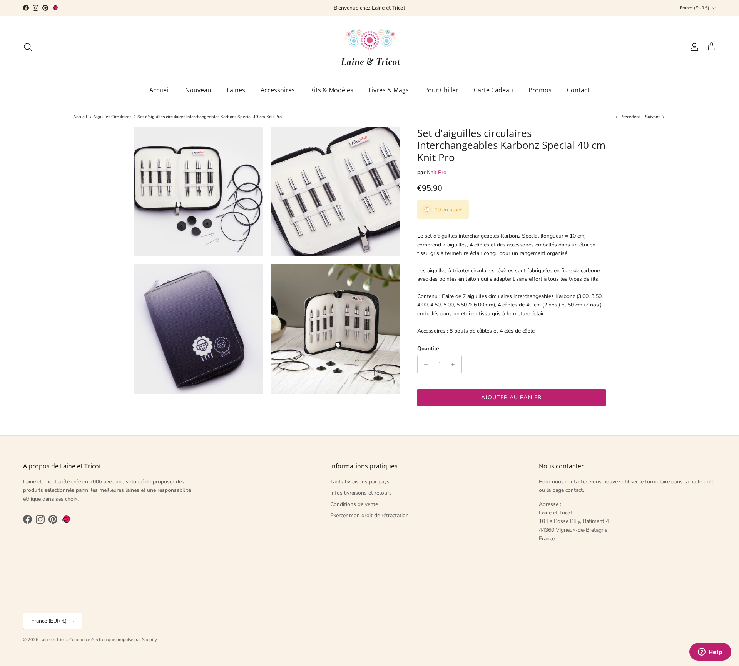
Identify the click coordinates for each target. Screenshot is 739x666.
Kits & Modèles (331, 90)
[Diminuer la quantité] (424, 364)
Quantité (428, 348)
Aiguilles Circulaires (112, 117)
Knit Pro (436, 172)
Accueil (159, 90)
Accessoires (278, 90)
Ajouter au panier (511, 397)
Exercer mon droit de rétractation (369, 515)
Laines (236, 90)
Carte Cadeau (493, 90)
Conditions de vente (354, 504)
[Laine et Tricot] (369, 47)
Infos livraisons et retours (361, 492)
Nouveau (198, 90)
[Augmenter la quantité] (454, 364)
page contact (567, 490)
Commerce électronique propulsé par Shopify (113, 640)
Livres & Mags (389, 90)
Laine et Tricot (53, 640)
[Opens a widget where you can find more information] (710, 652)
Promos (540, 90)
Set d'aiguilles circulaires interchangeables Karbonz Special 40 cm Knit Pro (209, 117)
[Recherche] (27, 47)
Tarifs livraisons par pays (360, 481)
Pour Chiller (441, 90)
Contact (578, 90)
